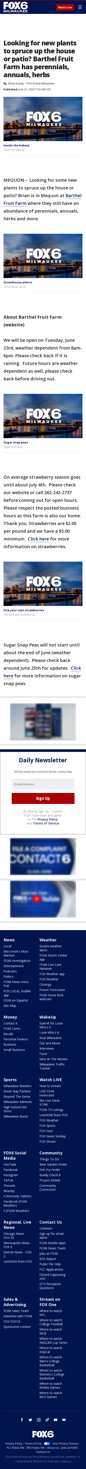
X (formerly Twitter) (17, 1196)
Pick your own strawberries (24, 610)
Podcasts (10, 971)
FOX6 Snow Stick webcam (51, 997)
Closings (45, 984)
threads (47, 1419)
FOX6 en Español (16, 1000)
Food (43, 1054)
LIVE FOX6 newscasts (46, 1093)
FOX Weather (48, 979)
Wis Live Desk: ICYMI (49, 1102)
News (9, 939)
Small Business (14, 1050)
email (63, 1419)
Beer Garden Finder (53, 1164)
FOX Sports (47, 1125)
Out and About (49, 1043)
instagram (38, 1419)
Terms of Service (46, 823)
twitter (30, 1419)
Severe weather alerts (50, 948)
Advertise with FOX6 (18, 1316)
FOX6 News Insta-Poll (16, 984)
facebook (22, 1419)
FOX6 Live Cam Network (50, 967)
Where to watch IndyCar (50, 1350)
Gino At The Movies (53, 1059)
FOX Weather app (52, 974)
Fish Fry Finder (49, 1170)
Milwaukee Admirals (18, 1102)
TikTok (8, 1180)
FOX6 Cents (12, 1028)
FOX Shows (47, 1141)
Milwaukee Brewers (18, 1086)
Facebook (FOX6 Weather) (15, 1203)
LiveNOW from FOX (53, 1115)
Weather (48, 939)
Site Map (10, 1006)
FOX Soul (45, 1131)
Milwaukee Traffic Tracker (52, 1066)
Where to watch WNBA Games (50, 1385)
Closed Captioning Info (52, 1277)
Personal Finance (16, 1039)
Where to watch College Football (51, 1322)
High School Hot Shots (15, 1109)
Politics (9, 976)
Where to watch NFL (50, 1313)
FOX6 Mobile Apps (52, 1243)
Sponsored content (17, 1327)
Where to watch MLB (50, 1331)
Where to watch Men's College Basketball (50, 1361)
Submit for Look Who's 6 (51, 1025)
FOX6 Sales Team (16, 1311)
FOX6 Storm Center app (53, 957)
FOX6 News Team (52, 1248)
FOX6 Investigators (17, 961)
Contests (45, 1228)
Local (7, 946)
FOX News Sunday (52, 1136)
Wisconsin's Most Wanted (16, 953)
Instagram (11, 1175)
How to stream (50, 1086)
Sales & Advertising (15, 1302)
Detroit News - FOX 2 (18, 1254)
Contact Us (50, 1222)
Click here (38, 539)
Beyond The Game (17, 1096)
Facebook (11, 1170)
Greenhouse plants (18, 282)
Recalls (8, 1034)
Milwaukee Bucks (16, 1116)
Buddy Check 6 (50, 1175)
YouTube (10, 1164)
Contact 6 (10, 1023)
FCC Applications (51, 1269)
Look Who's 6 (49, 1032)
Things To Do (49, 1159)
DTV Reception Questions (50, 1286)
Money (10, 1017)
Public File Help (50, 1264)
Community (50, 1152)
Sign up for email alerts (51, 1236)
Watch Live (65, 7)
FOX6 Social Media (15, 1155)
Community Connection (47, 1187)
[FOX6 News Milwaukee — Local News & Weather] (16, 7)
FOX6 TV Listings (51, 1110)
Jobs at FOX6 (48, 1253)
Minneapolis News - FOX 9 (18, 1245)
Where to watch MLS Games (50, 1395)
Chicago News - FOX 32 (15, 1236)
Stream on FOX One (49, 1302)
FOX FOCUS (12, 1321)
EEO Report (47, 1259)
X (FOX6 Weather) (16, 1211)
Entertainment (14, 966)
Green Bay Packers (17, 1091)
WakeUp (47, 1017)
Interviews (46, 1048)
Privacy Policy (47, 819)
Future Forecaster (52, 990)
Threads (9, 1185)
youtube (55, 1419)
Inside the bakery (16, 145)
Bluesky (9, 1191)
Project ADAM (49, 1180)
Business (10, 1044)
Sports (10, 1079)
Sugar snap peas (16, 442)
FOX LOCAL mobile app (17, 993)
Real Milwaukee (50, 1038)
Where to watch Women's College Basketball (51, 1374)
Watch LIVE (50, 1079)
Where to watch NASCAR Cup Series (53, 1340)
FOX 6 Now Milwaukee (40, 83)
